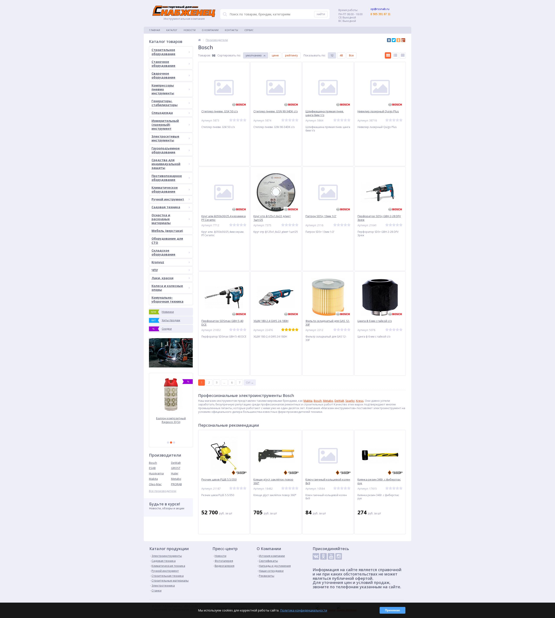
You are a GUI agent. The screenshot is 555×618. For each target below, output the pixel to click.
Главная (154, 30)
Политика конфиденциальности (303, 610)
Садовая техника (166, 207)
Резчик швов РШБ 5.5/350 (219, 479)
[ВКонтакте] (389, 40)
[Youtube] (331, 556)
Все (351, 55)
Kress (360, 401)
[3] (174, 442)
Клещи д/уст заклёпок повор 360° (273, 481)
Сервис (248, 30)
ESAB (152, 468)
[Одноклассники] (398, 40)
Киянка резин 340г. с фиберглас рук (379, 481)
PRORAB (176, 484)
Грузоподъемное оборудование (166, 150)
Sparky (350, 401)
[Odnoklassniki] (323, 556)
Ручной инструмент (168, 199)
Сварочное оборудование (163, 75)
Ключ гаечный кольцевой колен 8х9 (327, 481)
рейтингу (291, 55)
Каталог (171, 30)
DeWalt (176, 463)
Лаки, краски (162, 278)
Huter (174, 473)
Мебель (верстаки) (167, 231)
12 (331, 55)
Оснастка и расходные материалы (161, 219)
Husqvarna (156, 473)
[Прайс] (403, 55)
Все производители (162, 491)
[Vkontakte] (316, 556)
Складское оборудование (163, 252)
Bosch (153, 463)
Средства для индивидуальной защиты (166, 164)
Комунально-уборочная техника (167, 299)
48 (341, 55)
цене (275, 55)
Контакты (231, 30)
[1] (168, 442)
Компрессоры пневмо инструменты (163, 89)
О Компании (210, 30)
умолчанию (254, 55)
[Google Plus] (403, 40)
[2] (171, 442)
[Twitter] (394, 40)
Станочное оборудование (163, 64)
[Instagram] (338, 556)
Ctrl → (250, 382)
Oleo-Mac (155, 484)
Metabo (176, 479)
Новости (190, 30)
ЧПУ (155, 270)
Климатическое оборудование (165, 189)
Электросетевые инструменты (165, 138)
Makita (153, 479)
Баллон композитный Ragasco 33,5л (171, 420)
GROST (175, 468)
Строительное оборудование (163, 52)
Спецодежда (162, 113)
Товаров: (204, 55)
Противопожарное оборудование (167, 178)
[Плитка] (388, 55)
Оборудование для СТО (167, 240)
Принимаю (392, 610)
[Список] (395, 55)
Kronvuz (158, 262)
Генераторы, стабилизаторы (165, 103)
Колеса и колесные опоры (167, 288)
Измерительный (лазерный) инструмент (165, 125)
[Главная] (199, 40)
